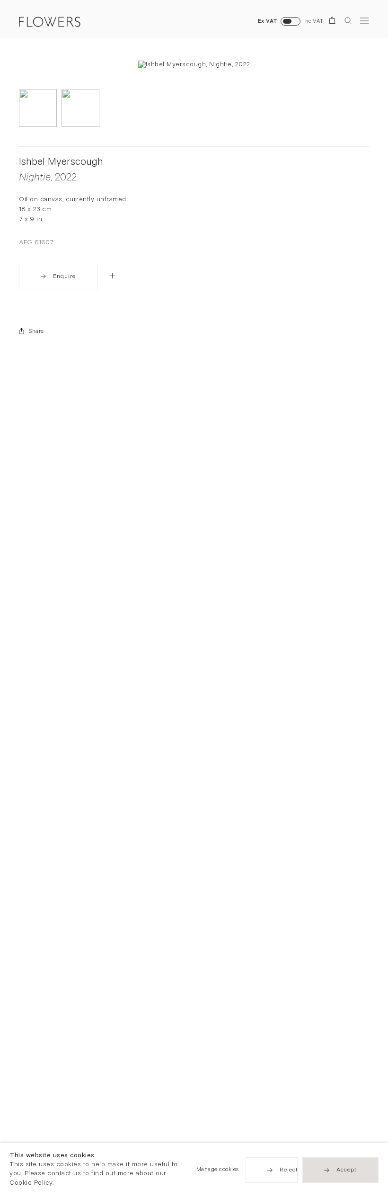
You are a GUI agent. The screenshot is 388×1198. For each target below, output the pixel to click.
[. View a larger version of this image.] (38, 108)
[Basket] (334, 22)
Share (36, 332)
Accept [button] (346, 1171)
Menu (364, 20)
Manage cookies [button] (217, 1170)
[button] (112, 275)
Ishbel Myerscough (61, 163)
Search (348, 20)
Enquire (64, 277)
